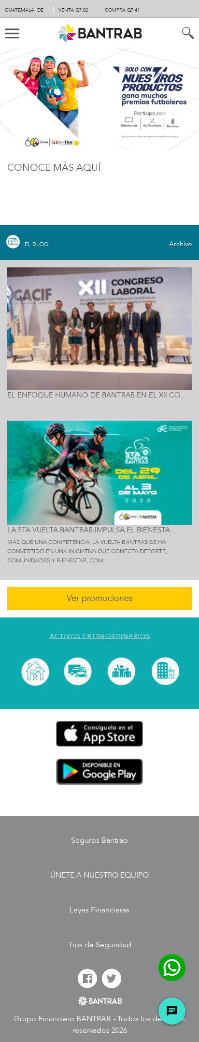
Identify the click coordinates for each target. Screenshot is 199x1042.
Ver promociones (100, 598)
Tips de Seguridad (99, 944)
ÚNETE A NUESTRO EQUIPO (99, 875)
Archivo (180, 244)
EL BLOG (36, 244)
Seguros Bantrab (99, 840)
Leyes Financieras (99, 910)
